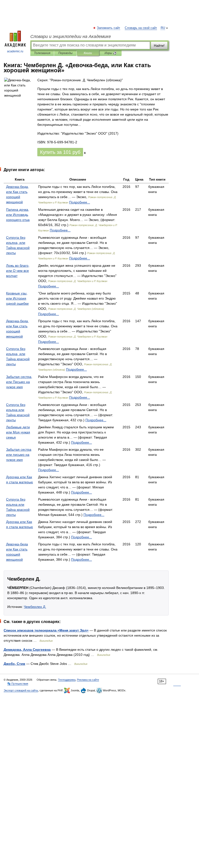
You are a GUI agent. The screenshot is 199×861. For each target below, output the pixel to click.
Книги (88, 53)
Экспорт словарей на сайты (21, 690)
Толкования (42, 53)
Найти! (159, 45)
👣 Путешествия (17, 683)
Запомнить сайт (108, 28)
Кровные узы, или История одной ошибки (17, 298)
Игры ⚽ (110, 53)
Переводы (65, 53)
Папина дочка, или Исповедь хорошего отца (18, 215)
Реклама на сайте (88, 679)
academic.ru (15, 51)
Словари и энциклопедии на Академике (70, 36)
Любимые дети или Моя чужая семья (18, 432)
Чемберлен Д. (35, 607)
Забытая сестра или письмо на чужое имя (18, 455)
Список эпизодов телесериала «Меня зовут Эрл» (46, 630)
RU (163, 28)
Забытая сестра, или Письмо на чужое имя (19, 382)
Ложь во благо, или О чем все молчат (17, 271)
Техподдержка (66, 679)
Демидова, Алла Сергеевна (27, 649)
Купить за (60, 152)
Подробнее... (79, 202)
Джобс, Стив (14, 664)
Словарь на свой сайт (141, 28)
